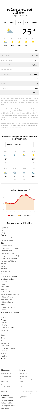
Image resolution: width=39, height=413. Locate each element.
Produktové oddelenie (7, 398)
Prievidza (4, 351)
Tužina (3, 340)
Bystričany (4, 227)
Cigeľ (2, 230)
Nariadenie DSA (5, 387)
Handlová (4, 356)
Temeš (3, 338)
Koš (2, 274)
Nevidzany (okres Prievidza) (10, 294)
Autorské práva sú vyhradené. (28, 393)
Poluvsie (4, 315)
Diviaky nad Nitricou (7, 240)
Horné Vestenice (6, 250)
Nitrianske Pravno (7, 297)
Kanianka (4, 263)
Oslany (3, 310)
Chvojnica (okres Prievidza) (10, 256)
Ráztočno (4, 325)
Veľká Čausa (5, 345)
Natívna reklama (24, 387)
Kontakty (4, 391)
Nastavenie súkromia (6, 379)
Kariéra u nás (4, 382)
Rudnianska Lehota (7, 327)
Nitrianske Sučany (7, 302)
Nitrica (3, 304)
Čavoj (3, 233)
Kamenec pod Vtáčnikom (9, 261)
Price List (22, 384)
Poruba (3, 317)
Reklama (22, 370)
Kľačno (3, 266)
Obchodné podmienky (26, 379)
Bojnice (3, 358)
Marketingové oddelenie (8, 406)
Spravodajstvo (5, 395)
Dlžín (2, 243)
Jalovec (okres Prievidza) (9, 258)
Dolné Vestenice (6, 245)
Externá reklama (24, 376)
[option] (5, 42)
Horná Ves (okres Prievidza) (10, 248)
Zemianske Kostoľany (8, 348)
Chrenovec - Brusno (7, 253)
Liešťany (4, 281)
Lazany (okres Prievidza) (9, 276)
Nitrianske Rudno (6, 299)
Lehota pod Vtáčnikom (8, 279)
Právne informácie (6, 373)
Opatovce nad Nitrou (8, 307)
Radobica (4, 322)
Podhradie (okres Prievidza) (10, 312)
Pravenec (4, 320)
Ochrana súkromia (6, 376)
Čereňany (4, 235)
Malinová (4, 289)
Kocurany (4, 268)
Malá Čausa (5, 286)
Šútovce (3, 335)
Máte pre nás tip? (5, 408)
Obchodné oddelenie (7, 400)
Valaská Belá (5, 343)
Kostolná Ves (5, 271)
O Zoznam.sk (5, 370)
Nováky (3, 353)
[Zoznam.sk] (23, 397)
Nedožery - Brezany (7, 292)
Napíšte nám (4, 384)
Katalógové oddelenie (7, 403)
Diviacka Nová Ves (7, 238)
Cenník (21, 382)
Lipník (3, 284)
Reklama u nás (23, 373)
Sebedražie (4, 330)
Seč (2, 333)
